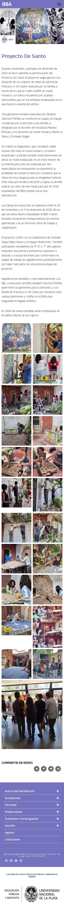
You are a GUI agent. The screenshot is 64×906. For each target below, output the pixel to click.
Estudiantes (13, 798)
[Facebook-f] (6, 860)
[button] (59, 4)
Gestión (10, 825)
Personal (10, 804)
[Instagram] (21, 860)
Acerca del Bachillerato (20, 791)
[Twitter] (11, 860)
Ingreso (9, 832)
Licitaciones (12, 839)
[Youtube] (16, 860)
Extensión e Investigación (21, 818)
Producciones (13, 811)
